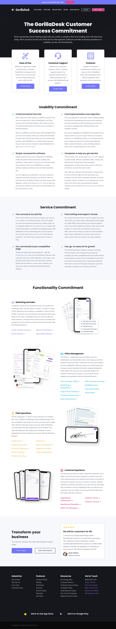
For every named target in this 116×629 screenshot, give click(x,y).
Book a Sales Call (91, 588)
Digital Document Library (69, 596)
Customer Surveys (92, 502)
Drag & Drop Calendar (69, 391)
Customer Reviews (67, 582)
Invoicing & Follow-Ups (70, 395)
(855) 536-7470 (90, 580)
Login (85, 10)
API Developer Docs (92, 593)
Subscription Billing (43, 334)
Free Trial (98, 10)
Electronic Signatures (20, 448)
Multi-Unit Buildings (44, 452)
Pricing (47, 10)
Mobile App (16, 441)
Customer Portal (91, 498)
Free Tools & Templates (69, 593)
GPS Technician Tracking (94, 381)
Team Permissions (92, 389)
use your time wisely (28, 147)
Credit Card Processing (21, 330)
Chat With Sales (45, 551)
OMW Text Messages (69, 508)
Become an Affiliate (92, 591)
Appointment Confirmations (66, 499)
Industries (57, 10)
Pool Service (16, 582)
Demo (66, 10)
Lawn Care (15, 585)
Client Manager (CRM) (69, 381)
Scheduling (40, 585)
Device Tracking (18, 452)
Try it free (21, 551)
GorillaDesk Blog (66, 588)
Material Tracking (18, 456)
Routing (38, 582)
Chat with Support (91, 585)
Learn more (25, 86)
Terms (35, 625)
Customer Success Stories (69, 585)
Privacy (29, 625)
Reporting (40, 441)
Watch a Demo (90, 582)
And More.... (40, 596)
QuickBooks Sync (91, 385)
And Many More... (18, 588)
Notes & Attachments (44, 445)
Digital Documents (19, 445)
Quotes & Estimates (44, 330)
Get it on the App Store (42, 613)
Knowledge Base (66, 580)
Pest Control (16, 580)
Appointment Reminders (70, 504)
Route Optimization (68, 399)
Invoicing (39, 588)
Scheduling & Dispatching (66, 386)
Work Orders (90, 393)
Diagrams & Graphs (43, 448)
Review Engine (41, 591)
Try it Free (70, 2)
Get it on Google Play (78, 613)
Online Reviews (18, 334)
